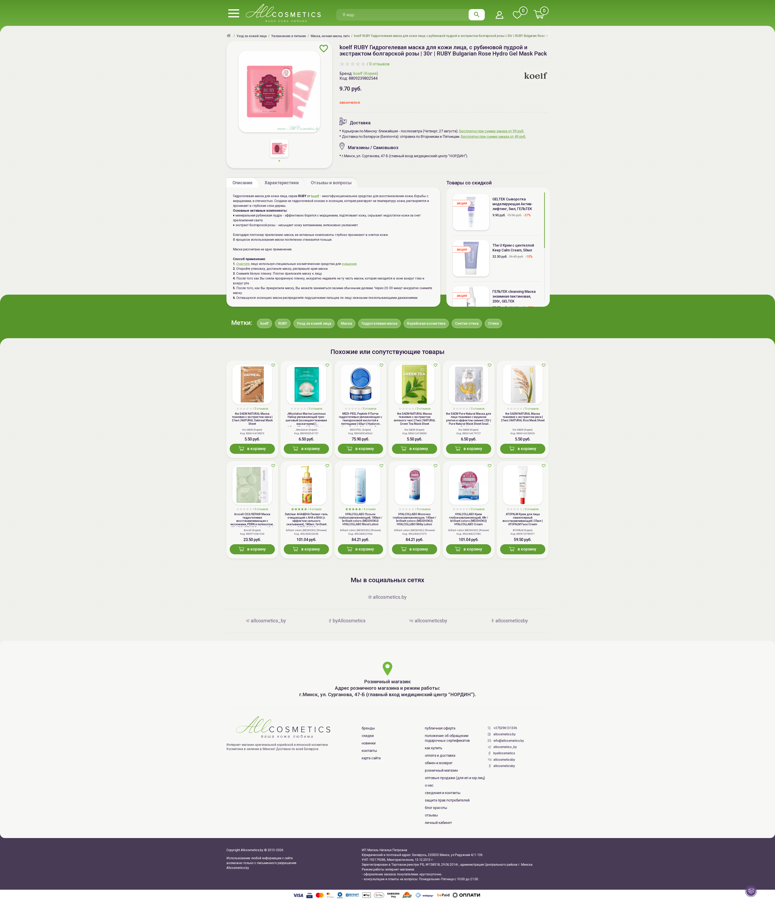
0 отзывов (379, 64)
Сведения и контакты (443, 793)
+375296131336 (505, 728)
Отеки (493, 323)
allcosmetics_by (505, 747)
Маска (346, 323)
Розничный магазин (441, 770)
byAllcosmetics (504, 753)
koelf (264, 323)
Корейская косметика (426, 323)
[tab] (242, 182)
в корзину (256, 448)
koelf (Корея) (365, 73)
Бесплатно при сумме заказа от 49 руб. (493, 136)
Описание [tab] (242, 182)
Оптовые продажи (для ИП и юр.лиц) (455, 778)
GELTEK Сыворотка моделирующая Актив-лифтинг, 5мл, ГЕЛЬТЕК (512, 204)
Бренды (368, 728)
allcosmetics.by (504, 734)
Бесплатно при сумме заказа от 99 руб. (491, 131)
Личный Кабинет (438, 822)
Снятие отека (467, 323)
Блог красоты (436, 808)
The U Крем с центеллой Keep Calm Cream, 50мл (513, 247)
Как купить (433, 748)
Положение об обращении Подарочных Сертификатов (447, 738)
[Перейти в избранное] (517, 15)
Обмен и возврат (438, 763)
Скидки (368, 736)
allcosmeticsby (504, 760)
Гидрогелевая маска (379, 323)
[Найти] (477, 14)
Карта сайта (371, 758)
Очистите (243, 264)
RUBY (282, 323)
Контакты (369, 750)
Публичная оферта (440, 728)
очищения (349, 264)
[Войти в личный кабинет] (499, 15)
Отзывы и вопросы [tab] (331, 182)
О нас (429, 785)
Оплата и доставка (440, 755)
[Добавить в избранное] (323, 48)
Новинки (369, 743)
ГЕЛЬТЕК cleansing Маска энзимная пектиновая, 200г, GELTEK (514, 296)
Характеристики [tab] (282, 182)
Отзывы (431, 815)
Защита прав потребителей (447, 800)
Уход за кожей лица (314, 323)
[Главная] (229, 36)
